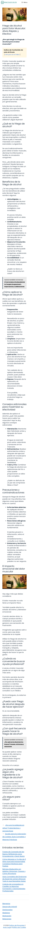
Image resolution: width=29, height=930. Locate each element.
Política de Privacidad (16, 925)
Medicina (6, 913)
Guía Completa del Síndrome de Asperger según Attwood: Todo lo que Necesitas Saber (14, 878)
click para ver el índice (12, 54)
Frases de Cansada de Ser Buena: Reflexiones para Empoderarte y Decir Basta (13, 854)
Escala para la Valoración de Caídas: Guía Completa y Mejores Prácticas (14, 837)
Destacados (7, 910)
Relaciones (6, 919)
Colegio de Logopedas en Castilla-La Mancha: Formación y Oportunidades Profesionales (13, 887)
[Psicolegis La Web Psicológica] (9, 2)
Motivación (6, 916)
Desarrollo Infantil (9, 907)
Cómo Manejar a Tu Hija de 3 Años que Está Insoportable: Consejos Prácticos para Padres (14, 862)
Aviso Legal (7, 927)
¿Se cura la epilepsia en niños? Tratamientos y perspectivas (13, 828)
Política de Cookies (19, 927)
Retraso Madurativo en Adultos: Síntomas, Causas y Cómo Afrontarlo (13, 871)
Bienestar (6, 903)
